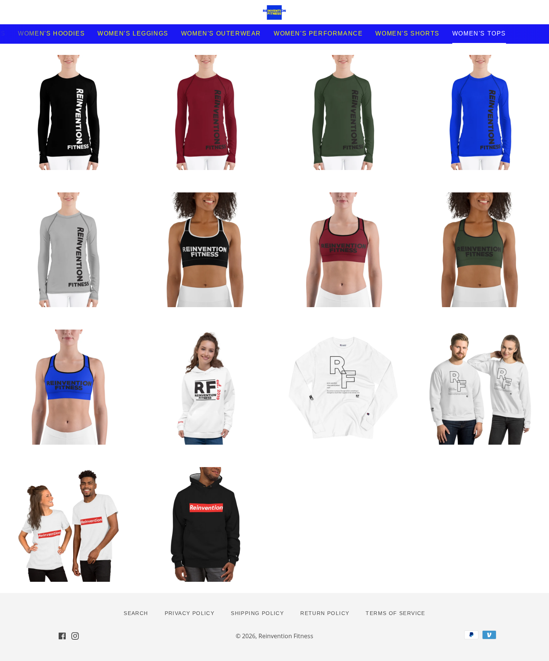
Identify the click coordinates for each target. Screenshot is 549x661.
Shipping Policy (257, 613)
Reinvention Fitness (285, 636)
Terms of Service (395, 613)
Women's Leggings (132, 33)
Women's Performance (318, 33)
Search (136, 613)
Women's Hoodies (51, 33)
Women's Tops (479, 33)
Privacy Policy (190, 613)
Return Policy (324, 613)
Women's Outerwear (221, 33)
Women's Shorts (407, 33)
